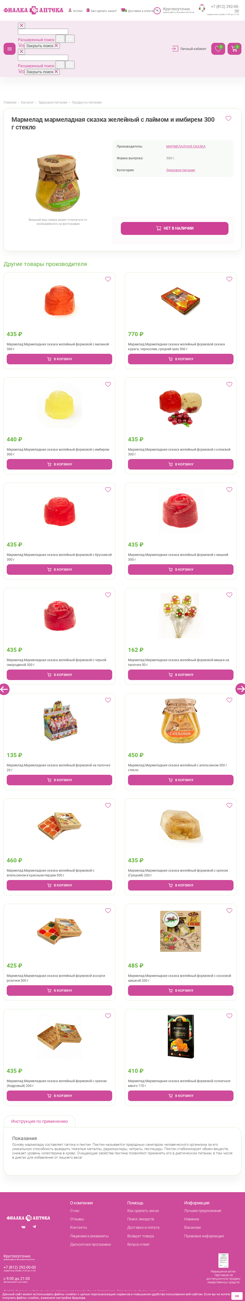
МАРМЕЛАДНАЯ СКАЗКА (186, 146)
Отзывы (77, 1219)
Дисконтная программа (90, 1244)
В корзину (63, 359)
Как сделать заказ (143, 1210)
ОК (237, 1296)
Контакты (78, 1227)
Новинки (191, 1219)
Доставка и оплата (141, 11)
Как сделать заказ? (104, 11)
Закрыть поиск (40, 46)
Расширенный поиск (37, 40)
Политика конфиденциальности (142, 1291)
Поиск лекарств (140, 1219)
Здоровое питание (53, 102)
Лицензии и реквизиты (89, 1236)
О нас (74, 1210)
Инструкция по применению (39, 1121)
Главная (10, 102)
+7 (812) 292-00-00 (20, 1267)
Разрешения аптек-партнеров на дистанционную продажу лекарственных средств (223, 1277)
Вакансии (192, 1227)
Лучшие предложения (202, 1210)
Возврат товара (140, 1236)
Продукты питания (87, 102)
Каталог (10, 49)
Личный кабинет (193, 49)
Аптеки (77, 11)
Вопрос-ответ (138, 1244)
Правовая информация (204, 1236)
